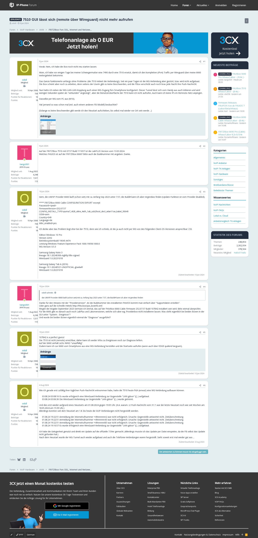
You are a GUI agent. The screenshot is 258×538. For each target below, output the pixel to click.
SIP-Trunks (185, 520)
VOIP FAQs (219, 501)
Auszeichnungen (123, 501)
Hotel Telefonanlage (156, 506)
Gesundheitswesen (155, 515)
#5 (204, 332)
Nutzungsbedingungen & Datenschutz (202, 534)
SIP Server (185, 497)
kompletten (151, 72)
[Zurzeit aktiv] (24, 159)
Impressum (227, 534)
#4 (204, 286)
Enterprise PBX (154, 488)
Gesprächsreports (188, 506)
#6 (204, 385)
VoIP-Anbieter (220, 163)
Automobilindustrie (156, 520)
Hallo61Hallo (240, 252)
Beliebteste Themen (223, 190)
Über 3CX (120, 488)
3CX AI (183, 515)
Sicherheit (219, 515)
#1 (204, 61)
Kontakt (119, 515)
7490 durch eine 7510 (113, 72)
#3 (204, 191)
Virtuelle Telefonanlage (190, 488)
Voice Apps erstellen (189, 492)
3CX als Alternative (223, 511)
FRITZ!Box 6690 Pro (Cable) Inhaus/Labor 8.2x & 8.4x (231, 133)
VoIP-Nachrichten (222, 204)
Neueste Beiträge (225, 65)
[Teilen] (200, 61)
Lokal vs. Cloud (221, 215)
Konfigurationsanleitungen (226, 506)
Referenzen (219, 520)
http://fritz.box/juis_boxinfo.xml (87, 305)
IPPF (20, 534)
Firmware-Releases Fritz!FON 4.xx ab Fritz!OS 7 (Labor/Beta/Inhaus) (231, 105)
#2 (204, 146)
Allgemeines (219, 157)
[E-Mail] (29, 459)
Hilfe (237, 534)
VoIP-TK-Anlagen (222, 168)
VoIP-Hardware (221, 174)
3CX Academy (220, 497)
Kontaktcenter (153, 497)
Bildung (151, 511)
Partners (120, 497)
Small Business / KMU (156, 492)
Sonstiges (218, 179)
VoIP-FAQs (219, 210)
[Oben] (242, 534)
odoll (14, 23)
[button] (190, 5)
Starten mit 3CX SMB (223, 488)
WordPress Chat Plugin (190, 511)
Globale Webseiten (124, 511)
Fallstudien (121, 506)
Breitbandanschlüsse (224, 184)
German (31, 534)
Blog (217, 492)
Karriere (119, 492)
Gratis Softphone (188, 501)
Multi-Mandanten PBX (156, 501)
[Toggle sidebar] (246, 20)
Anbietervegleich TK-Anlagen (227, 221)
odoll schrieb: (47, 292)
